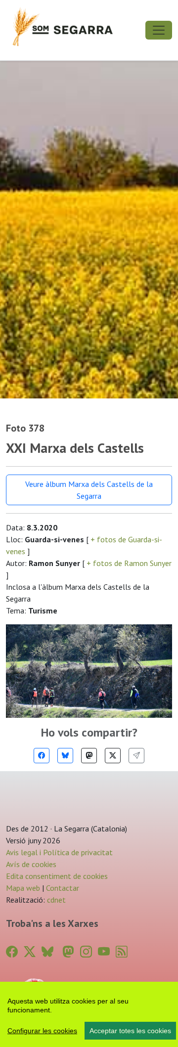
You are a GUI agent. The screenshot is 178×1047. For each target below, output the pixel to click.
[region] (89, 1014)
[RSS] (122, 952)
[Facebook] (41, 755)
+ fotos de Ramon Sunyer (128, 563)
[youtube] (104, 952)
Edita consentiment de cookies (57, 876)
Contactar (62, 888)
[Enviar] (136, 755)
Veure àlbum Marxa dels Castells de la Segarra (89, 490)
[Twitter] (113, 755)
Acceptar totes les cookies (130, 1031)
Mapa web (23, 888)
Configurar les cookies (42, 1031)
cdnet (55, 900)
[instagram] (86, 952)
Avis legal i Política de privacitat (59, 852)
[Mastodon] (89, 755)
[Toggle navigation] (158, 30)
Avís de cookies (31, 864)
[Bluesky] (65, 755)
